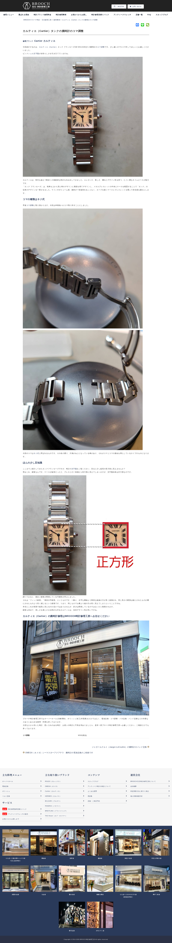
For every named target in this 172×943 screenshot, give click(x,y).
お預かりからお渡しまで (10, 819)
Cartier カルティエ (44, 41)
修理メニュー (8, 15)
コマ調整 (101, 47)
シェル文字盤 (33, 53)
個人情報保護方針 (136, 796)
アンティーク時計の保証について (99, 786)
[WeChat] (147, 25)
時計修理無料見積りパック (17, 809)
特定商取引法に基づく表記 (139, 791)
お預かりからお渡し (79, 15)
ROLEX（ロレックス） (53, 781)
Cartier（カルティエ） (53, 791)
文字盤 (74, 469)
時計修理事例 (61, 15)
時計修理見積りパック (100, 15)
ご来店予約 (120, 6)
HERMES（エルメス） (53, 796)
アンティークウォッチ (122, 15)
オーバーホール (7, 781)
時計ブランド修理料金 (42, 15)
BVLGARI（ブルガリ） (53, 801)
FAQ (149, 15)
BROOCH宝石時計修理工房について (143, 781)
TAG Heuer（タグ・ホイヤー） (56, 816)
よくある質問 (92, 791)
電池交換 (5, 786)
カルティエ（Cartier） (48, 47)
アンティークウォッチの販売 (18, 814)
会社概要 (133, 786)
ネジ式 (36, 453)
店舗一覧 (139, 15)
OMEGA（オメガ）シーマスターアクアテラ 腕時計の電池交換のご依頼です (59, 753)
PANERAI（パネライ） (53, 806)
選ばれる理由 (23, 15)
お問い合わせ (136, 6)
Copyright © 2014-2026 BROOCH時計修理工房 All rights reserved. (86, 939)
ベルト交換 (6, 796)
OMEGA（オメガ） (52, 786)
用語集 (90, 796)
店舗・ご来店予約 (94, 801)
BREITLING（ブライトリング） (56, 811)
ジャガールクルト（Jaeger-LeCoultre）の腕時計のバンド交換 (119, 747)
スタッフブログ (162, 15)
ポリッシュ (6, 791)
